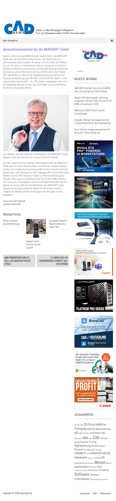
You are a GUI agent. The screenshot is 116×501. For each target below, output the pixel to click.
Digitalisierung (82, 446)
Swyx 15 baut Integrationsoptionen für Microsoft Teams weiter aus (92, 131)
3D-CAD (80, 425)
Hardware (80, 457)
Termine (94, 475)
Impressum (85, 493)
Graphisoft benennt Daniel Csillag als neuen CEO (58, 224)
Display (94, 445)
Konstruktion (79, 463)
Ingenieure (90, 458)
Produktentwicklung (80, 470)
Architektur (95, 432)
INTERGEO (97, 458)
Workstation (104, 479)
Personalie (93, 467)
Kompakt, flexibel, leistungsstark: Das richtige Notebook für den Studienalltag (92, 121)
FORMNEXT (80, 453)
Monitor (109, 463)
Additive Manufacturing (98, 429)
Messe (100, 462)
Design (77, 442)
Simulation (103, 470)
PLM (99, 466)
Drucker (78, 449)
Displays (101, 445)
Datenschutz (105, 493)
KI (103, 457)
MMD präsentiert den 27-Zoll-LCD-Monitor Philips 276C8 (17, 261)
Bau (103, 432)
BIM (85, 438)
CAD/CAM (104, 438)
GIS (88, 453)
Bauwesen (78, 438)
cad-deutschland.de (12, 204)
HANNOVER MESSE (100, 453)
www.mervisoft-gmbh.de (14, 201)
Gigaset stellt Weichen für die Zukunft (33, 244)
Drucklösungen (89, 449)
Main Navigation (10, 40)
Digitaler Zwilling (88, 442)
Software (81, 474)
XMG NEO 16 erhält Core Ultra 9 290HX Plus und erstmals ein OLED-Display (92, 90)
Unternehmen (82, 479)
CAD (96, 437)
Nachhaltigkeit (81, 466)
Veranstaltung (95, 479)
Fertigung (98, 450)
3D (75, 425)
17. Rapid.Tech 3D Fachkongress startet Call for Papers (53, 261)
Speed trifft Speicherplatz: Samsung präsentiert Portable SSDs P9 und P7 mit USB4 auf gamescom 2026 (93, 101)
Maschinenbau (89, 463)
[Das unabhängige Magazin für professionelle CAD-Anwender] (58, 15)
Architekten (86, 433)
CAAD (90, 438)
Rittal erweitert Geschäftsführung (11, 222)
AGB (95, 493)
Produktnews (93, 470)
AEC (76, 433)
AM (80, 433)
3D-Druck (89, 424)
